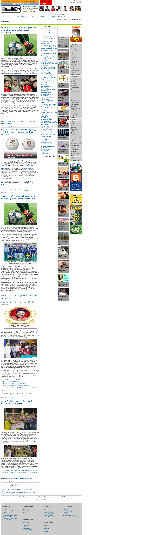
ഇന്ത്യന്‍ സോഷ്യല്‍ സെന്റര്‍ (74, 129)
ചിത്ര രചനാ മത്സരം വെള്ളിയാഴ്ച (47, 42)
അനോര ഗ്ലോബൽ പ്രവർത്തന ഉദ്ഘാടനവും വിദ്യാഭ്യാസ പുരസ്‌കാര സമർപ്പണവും (47, 149)
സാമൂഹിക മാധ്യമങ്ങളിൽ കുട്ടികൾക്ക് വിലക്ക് (47, 117)
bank (9, 190)
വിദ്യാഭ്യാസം (75, 87)
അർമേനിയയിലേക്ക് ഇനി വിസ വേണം (48, 81)
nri (71, 89)
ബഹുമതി (73, 57)
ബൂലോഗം (66, 512)
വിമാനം (73, 147)
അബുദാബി (16, 478)
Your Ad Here (76, 163)
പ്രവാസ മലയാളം (48, 515)
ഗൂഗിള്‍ (72, 2)
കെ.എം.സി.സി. (30, 121)
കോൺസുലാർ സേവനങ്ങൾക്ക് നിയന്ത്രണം (46, 94)
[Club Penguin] (76, 171)
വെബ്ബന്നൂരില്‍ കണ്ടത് (69, 515)
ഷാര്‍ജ (73, 123)
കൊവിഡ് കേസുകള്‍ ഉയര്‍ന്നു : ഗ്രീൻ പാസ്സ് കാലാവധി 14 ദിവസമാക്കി (18, 493)
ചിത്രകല (25, 524)
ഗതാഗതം (74, 96)
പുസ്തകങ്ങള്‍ (46, 527)
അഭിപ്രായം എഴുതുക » (8, 126)
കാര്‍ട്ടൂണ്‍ (65, 514)
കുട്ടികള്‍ (73, 64)
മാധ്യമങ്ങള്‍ (75, 102)
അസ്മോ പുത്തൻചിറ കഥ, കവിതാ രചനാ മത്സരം (49, 133)
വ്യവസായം (75, 104)
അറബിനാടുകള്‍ (7, 511)
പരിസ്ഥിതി (74, 135)
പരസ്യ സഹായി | (51, 497)
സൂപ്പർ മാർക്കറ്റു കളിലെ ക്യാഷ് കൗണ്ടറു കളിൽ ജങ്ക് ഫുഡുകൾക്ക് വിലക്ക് (49, 47)
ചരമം (72, 121)
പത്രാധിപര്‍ (61, 497)
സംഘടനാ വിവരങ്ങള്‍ (38, 497)
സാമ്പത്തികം (75, 112)
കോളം (45, 529)
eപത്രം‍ (79, 2)
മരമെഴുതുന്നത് (27, 529)
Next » (2, 492)
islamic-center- (75, 145)
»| (18, 485)
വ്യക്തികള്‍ (46, 531)
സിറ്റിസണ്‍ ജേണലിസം (9, 515)
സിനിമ (9, 395)
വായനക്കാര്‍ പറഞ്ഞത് (69, 517)
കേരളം (4, 509)
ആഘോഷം (74, 53)
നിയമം (73, 55)
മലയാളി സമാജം (76, 92)
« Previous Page (5, 489)
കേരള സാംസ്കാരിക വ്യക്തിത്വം (75, 159)
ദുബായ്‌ (3, 123)
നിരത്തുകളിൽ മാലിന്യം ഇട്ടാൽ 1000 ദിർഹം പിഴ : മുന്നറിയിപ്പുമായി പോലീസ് (48, 107)
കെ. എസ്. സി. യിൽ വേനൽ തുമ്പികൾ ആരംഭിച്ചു (47, 58)
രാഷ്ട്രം (4, 512)
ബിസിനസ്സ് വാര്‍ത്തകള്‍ (9, 518)
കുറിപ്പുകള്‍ (26, 528)
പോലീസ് (73, 119)
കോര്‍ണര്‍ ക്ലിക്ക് (48, 514)
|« (6, 485)
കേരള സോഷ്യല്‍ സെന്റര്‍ (74, 80)
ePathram (10, 379)
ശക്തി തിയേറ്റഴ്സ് (75, 137)
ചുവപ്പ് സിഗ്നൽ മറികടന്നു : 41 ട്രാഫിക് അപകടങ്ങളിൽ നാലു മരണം (49, 100)
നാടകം (73, 125)
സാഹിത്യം (74, 76)
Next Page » (9, 492)
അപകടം (73, 151)
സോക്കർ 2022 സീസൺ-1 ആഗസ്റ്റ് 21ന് (17, 302)
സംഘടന (9, 123)
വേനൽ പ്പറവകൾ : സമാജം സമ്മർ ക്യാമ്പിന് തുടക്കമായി (49, 63)
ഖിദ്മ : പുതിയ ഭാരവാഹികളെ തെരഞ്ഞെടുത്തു (46, 72)
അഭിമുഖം (26, 525)
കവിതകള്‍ (26, 511)
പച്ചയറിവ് (46, 528)
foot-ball (16, 121)
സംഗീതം (73, 83)
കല (72, 155)
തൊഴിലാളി (74, 114)
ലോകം (4, 514)
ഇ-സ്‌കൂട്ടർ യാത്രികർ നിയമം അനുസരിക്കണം (48, 67)
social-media (74, 94)
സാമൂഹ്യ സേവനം (74, 61)
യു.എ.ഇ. (25, 190)
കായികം (22, 121)
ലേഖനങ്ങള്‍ (26, 509)
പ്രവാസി (34, 295)
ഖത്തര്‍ (73, 139)
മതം (72, 59)
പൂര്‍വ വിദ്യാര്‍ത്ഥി (25, 295)
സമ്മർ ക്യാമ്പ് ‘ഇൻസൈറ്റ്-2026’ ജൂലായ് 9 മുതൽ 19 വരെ (49, 77)
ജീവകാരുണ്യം (75, 100)
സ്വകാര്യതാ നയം (24, 497)
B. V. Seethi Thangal (7, 116)
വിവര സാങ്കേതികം (48, 511)
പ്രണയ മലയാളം (48, 512)
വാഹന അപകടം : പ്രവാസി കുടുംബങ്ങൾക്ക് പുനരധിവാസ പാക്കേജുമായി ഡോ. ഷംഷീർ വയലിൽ (47, 140)
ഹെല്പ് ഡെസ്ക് (67, 511)
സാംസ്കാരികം (75, 70)
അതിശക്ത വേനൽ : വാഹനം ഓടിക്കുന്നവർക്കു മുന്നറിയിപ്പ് (49, 112)
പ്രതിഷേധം (74, 149)
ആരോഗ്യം (74, 85)
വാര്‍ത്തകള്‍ (46, 525)
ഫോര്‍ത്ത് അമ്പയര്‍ (48, 517)
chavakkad (11, 121)
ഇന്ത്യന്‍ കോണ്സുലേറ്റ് (75, 116)
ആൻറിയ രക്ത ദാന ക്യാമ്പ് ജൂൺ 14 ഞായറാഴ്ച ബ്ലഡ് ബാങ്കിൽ (47, 128)
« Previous (14, 489)
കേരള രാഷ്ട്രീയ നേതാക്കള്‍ (75, 109)
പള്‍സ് (45, 509)
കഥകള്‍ (25, 512)
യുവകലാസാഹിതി (76, 143)
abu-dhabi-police (75, 153)
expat (72, 98)
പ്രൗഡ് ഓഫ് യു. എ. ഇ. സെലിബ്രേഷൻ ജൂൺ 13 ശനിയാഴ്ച (49, 123)
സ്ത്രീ (72, 132)
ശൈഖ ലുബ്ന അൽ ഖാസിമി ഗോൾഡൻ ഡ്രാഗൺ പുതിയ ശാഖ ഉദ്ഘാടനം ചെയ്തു (48, 53)
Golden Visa (16, 379)
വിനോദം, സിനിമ (7, 517)
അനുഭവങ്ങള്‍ (27, 514)
